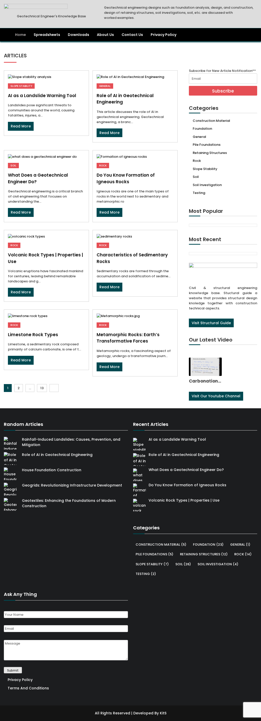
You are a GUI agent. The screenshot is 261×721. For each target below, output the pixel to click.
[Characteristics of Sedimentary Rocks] (135, 236)
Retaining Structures (210, 152)
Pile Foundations (206, 144)
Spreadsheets (47, 34)
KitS (163, 713)
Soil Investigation (207, 184)
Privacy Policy (163, 34)
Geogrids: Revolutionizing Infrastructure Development (72, 485)
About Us (105, 34)
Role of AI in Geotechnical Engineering (57, 454)
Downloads (78, 34)
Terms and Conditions (28, 688)
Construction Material (211, 120)
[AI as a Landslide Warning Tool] (46, 77)
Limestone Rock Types (33, 335)
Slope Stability (21, 86)
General (105, 86)
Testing (199, 192)
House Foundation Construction (51, 470)
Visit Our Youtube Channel (216, 396)
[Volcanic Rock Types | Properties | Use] (46, 236)
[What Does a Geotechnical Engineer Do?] (46, 156)
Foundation (202, 128)
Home (20, 34)
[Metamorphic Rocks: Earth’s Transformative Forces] (135, 316)
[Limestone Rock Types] (46, 316)
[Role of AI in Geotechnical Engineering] (135, 77)
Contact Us (132, 34)
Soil (13, 165)
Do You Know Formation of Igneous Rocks (126, 178)
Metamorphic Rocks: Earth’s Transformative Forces (128, 338)
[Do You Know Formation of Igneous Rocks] (135, 156)
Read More (21, 126)
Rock (103, 165)
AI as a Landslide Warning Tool (42, 96)
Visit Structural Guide (211, 322)
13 (42, 388)
